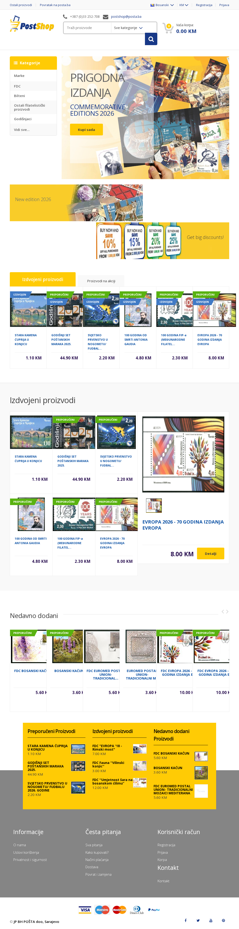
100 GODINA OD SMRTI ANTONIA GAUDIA (136, 339)
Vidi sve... (22, 129)
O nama (19, 844)
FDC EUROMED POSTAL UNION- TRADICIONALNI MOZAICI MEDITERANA (173, 789)
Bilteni (19, 95)
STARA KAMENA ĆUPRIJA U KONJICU (26, 339)
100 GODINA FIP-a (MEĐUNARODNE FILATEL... (173, 339)
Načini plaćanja (97, 859)
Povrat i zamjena (98, 874)
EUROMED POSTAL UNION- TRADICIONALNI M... (142, 674)
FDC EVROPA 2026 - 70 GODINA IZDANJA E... (179, 673)
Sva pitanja (93, 844)
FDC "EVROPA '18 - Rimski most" (107, 747)
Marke (19, 75)
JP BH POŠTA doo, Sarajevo (36, 921)
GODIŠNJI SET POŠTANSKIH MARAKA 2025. (61, 339)
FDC (17, 86)
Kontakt (163, 880)
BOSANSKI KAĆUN (69, 671)
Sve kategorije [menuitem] (126, 27)
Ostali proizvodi (21, 5)
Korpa (162, 859)
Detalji (210, 553)
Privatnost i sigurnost (30, 859)
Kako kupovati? (97, 852)
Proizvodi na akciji (101, 280)
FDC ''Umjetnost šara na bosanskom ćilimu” (112, 781)
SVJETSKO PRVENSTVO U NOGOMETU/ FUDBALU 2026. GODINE (47, 786)
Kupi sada (86, 129)
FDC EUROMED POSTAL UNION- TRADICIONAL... (106, 674)
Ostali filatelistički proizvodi (29, 107)
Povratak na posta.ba (55, 5)
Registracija (204, 5)
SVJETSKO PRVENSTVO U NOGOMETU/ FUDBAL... (116, 461)
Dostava (91, 866)
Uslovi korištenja (26, 852)
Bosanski (161, 5)
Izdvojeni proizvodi (42, 279)
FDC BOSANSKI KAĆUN (32, 671)
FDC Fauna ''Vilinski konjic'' (108, 764)
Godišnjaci (23, 118)
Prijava (224, 5)
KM (181, 5)
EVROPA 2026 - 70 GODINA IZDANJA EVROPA (209, 339)
